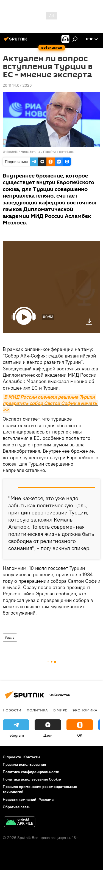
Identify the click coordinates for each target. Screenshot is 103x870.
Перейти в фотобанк (58, 152)
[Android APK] (19, 822)
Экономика (85, 710)
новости (12, 710)
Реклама (46, 799)
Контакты (31, 756)
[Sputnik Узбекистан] (16, 41)
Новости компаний (19, 799)
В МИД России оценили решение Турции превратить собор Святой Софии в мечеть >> (50, 403)
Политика (37, 710)
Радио (10, 637)
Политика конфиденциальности (31, 771)
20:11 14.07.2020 (17, 85)
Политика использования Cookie (32, 779)
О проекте (12, 756)
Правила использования (24, 764)
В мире (60, 710)
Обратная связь (16, 806)
